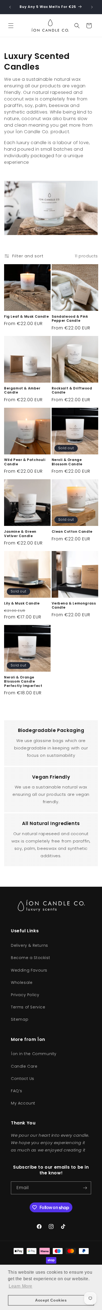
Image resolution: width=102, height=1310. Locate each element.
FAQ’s (16, 1091)
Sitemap (19, 1019)
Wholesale (21, 982)
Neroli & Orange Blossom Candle (67, 462)
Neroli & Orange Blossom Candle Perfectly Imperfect (23, 681)
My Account (23, 1103)
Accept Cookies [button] (51, 1300)
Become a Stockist (30, 957)
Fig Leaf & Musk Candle (26, 316)
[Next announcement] (92, 7)
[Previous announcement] (10, 7)
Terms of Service (28, 1007)
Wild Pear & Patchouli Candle (24, 462)
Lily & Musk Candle (22, 603)
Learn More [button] (20, 1286)
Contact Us (22, 1078)
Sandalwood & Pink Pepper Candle (70, 318)
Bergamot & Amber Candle (22, 390)
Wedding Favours (29, 970)
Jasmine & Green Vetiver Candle (20, 533)
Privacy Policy (25, 995)
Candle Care (24, 1066)
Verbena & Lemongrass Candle (74, 605)
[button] (11, 26)
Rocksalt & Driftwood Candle (72, 390)
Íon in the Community (34, 1053)
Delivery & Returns (29, 945)
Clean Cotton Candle (72, 531)
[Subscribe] (85, 1187)
